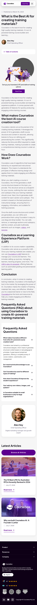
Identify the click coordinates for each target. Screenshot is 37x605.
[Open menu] (32, 3)
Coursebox (5, 294)
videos (23, 227)
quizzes (4, 230)
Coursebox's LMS (14, 254)
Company (5, 557)
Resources (5, 552)
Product (5, 547)
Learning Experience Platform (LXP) (17, 238)
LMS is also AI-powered (10, 264)
